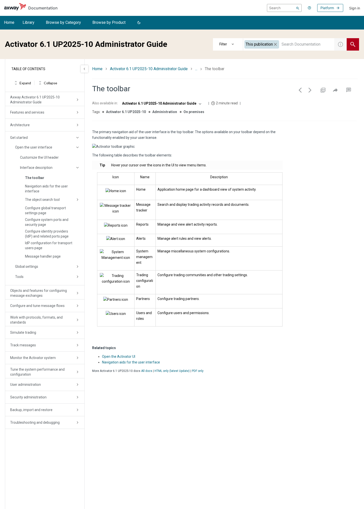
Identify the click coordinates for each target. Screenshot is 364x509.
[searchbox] (284, 8)
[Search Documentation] (353, 44)
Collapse (50, 83)
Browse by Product (109, 22)
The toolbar (34, 178)
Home (9, 22)
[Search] (298, 8)
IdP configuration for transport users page (48, 245)
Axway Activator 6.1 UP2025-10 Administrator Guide (35, 99)
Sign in (354, 8)
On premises (193, 112)
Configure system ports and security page (46, 222)
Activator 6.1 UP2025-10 (126, 112)
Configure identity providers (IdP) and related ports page (47, 233)
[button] (138, 23)
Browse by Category (63, 22)
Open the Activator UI (118, 357)
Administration (164, 112)
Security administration (28, 397)
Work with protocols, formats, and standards (36, 320)
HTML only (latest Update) (172, 371)
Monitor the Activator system (33, 358)
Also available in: (105, 103)
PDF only (198, 371)
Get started (19, 138)
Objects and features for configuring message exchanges (38, 293)
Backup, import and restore (31, 410)
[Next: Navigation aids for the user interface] (310, 90)
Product (228, 44)
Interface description (36, 168)
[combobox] (288, 44)
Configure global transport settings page (45, 210)
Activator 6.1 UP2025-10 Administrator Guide (149, 68)
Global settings (26, 267)
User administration (25, 385)
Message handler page (43, 256)
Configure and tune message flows (37, 306)
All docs (146, 371)
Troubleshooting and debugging (35, 422)
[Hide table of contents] (84, 69)
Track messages (23, 345)
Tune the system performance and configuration (37, 372)
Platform (327, 8)
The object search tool (42, 200)
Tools (19, 277)
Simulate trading (23, 332)
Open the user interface (33, 147)
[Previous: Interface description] (300, 90)
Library (28, 22)
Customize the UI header (39, 157)
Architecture (20, 125)
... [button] (196, 68)
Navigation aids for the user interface (46, 188)
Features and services (27, 112)
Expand (25, 83)
